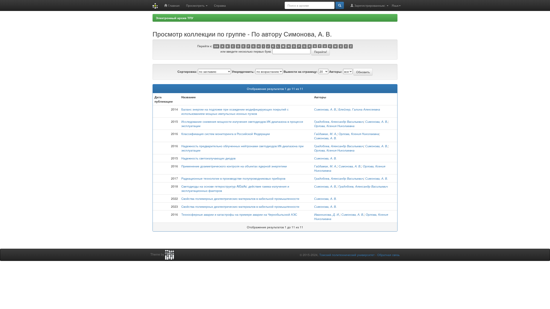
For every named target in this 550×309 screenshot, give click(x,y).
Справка (220, 5)
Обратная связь (388, 255)
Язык (395, 5)
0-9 (216, 46)
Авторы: (335, 71)
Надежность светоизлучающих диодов (208, 158)
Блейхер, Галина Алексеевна (359, 109)
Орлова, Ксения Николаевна (334, 126)
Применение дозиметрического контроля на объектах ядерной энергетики (234, 166)
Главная (173, 5)
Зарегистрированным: (369, 5)
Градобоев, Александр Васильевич (339, 121)
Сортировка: (187, 71)
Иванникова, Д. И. (327, 214)
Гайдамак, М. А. (325, 134)
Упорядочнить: (243, 71)
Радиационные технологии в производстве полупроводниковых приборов (233, 178)
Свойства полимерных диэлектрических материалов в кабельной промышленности (240, 198)
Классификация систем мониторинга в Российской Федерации (225, 134)
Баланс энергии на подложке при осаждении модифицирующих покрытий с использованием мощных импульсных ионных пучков (235, 111)
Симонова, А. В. (325, 109)
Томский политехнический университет (346, 255)
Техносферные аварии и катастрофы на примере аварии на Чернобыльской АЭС (239, 214)
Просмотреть (195, 5)
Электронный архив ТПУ (174, 18)
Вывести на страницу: (301, 71)
